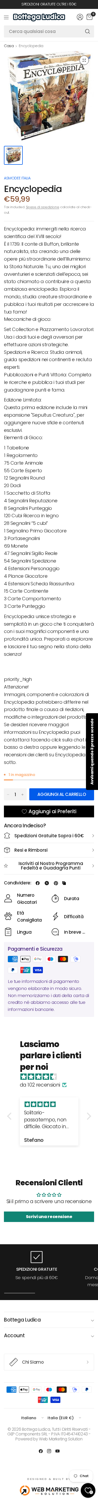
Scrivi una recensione (49, 1217)
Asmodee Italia (17, 178)
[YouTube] (57, 1451)
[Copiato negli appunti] (64, 883)
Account (14, 1335)
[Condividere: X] (46, 883)
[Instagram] (49, 1451)
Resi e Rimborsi (31, 850)
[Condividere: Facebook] (37, 883)
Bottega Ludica (22, 1319)
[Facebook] (41, 1451)
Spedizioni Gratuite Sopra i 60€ (49, 836)
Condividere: (17, 883)
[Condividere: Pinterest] (56, 883)
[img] (52, 1077)
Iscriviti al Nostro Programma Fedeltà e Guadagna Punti (51, 865)
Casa (9, 46)
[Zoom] (84, 60)
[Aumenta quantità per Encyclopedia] (22, 795)
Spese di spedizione (42, 207)
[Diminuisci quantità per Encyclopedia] (8, 795)
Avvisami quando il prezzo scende (92, 751)
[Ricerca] (87, 31)
